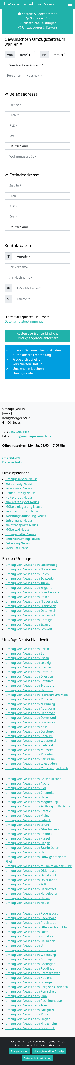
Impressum (11, 458)
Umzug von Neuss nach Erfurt (27, 825)
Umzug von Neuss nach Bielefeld (29, 745)
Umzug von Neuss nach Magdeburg (31, 802)
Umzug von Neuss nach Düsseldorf (31, 722)
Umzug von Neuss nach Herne (27, 898)
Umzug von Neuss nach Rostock (28, 834)
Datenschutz (12, 462)
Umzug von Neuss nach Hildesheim (31, 1023)
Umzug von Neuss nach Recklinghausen (34, 1000)
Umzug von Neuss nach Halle (26, 797)
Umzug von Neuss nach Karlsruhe (30, 759)
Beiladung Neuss (17, 543)
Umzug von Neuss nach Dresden (29, 676)
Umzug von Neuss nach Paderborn (30, 918)
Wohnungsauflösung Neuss (25, 516)
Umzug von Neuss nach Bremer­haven (32, 973)
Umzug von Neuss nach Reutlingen (30, 968)
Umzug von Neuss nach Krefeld (28, 811)
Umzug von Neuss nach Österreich (30, 610)
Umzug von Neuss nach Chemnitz (29, 792)
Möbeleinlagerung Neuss (23, 506)
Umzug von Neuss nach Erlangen (29, 982)
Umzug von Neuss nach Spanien (28, 624)
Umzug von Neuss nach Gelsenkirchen (33, 779)
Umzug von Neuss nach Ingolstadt (30, 922)
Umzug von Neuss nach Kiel (25, 788)
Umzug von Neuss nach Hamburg (30, 690)
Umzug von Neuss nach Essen (27, 658)
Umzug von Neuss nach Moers (27, 1014)
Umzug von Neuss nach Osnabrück (31, 875)
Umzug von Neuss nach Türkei (27, 583)
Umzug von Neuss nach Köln (26, 727)
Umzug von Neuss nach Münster (29, 750)
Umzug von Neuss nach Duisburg (29, 731)
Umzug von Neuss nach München (29, 699)
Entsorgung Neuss (18, 520)
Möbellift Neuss (16, 548)
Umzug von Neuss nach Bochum (29, 736)
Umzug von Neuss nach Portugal (29, 620)
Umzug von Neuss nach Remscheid (31, 991)
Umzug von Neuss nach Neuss (27, 903)
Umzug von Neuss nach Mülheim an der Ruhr (38, 866)
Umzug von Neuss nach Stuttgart (29, 685)
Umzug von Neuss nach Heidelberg (31, 893)
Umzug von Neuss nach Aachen (28, 783)
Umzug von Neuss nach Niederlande (31, 601)
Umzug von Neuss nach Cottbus (28, 672)
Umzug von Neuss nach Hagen (27, 843)
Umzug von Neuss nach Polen (27, 574)
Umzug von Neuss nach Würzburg (30, 936)
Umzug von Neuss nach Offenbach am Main (37, 927)
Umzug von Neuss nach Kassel (27, 838)
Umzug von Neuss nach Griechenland (32, 592)
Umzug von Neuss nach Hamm (27, 852)
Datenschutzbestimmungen (25, 321)
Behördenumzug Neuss (22, 539)
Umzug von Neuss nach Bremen (28, 667)
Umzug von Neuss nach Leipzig (28, 662)
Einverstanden (19, 1051)
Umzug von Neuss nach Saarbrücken (32, 848)
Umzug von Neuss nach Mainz (27, 815)
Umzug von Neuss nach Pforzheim (30, 950)
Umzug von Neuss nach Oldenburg (31, 870)
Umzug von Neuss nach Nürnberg (30, 704)
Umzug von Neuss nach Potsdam (29, 681)
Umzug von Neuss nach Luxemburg (31, 565)
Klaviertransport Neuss (22, 502)
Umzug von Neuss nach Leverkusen (31, 880)
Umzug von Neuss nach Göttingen (30, 964)
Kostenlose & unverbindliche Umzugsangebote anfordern (37, 335)
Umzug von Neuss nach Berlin (27, 649)
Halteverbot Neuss (18, 497)
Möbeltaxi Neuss (17, 529)
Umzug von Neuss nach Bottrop (28, 959)
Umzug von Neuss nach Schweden (30, 578)
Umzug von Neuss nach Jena (26, 996)
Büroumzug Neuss (18, 484)
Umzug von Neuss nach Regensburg (31, 913)
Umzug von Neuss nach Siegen (27, 1019)
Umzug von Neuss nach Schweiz (28, 629)
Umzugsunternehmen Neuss (29, 4)
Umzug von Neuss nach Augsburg (30, 708)
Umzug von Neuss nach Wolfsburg (30, 955)
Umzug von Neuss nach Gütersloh (30, 1028)
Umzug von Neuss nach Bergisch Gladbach (36, 987)
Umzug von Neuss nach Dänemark (30, 615)
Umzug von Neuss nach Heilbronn (30, 941)
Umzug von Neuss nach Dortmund (30, 718)
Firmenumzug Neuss (20, 493)
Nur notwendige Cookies (49, 1051)
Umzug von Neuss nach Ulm (26, 945)
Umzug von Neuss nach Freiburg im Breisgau (38, 806)
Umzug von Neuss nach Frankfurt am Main (36, 695)
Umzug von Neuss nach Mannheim (30, 754)
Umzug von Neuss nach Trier (26, 1005)
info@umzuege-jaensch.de (32, 436)
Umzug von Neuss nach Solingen (29, 884)
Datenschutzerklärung (38, 1058)
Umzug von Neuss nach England (28, 588)
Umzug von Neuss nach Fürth (26, 932)
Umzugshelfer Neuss (20, 534)
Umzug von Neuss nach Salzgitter (29, 1010)
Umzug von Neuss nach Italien (27, 597)
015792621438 (19, 432)
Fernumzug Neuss (18, 488)
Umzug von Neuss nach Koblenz (28, 978)
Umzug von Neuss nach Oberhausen (32, 829)
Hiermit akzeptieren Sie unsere (27, 319)
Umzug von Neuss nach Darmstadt (30, 889)
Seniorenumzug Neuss (21, 511)
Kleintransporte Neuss (21, 525)
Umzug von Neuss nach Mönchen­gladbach (36, 768)
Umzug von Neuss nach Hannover (30, 713)
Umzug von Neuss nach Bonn (26, 653)
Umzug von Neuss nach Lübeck (28, 820)
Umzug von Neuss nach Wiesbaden (31, 763)
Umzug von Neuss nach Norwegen (30, 569)
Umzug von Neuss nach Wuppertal (30, 740)
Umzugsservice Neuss (21, 479)
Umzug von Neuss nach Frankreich (30, 606)
